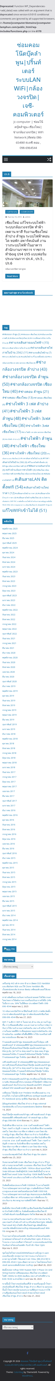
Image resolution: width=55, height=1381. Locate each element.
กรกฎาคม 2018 (9, 753)
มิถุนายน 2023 (8, 590)
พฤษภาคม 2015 (9, 891)
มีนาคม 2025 (8, 538)
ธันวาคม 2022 (8, 605)
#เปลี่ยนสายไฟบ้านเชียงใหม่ (29, 497)
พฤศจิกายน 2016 (10, 815)
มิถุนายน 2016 (8, 839)
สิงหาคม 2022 (8, 619)
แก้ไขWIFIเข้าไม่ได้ (24, 510)
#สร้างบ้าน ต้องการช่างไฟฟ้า (21, 469)
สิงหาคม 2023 (8, 581)
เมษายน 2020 (8, 671)
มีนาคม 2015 (8, 901)
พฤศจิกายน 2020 (10, 657)
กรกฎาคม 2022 (9, 624)
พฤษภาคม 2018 (9, 762)
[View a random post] (49, 159)
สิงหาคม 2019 (8, 705)
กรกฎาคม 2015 (9, 882)
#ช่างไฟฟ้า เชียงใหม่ (28, 453)
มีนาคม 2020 (8, 676)
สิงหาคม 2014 (8, 934)
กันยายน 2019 (8, 700)
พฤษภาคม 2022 (9, 628)
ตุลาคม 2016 (8, 819)
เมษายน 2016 (8, 843)
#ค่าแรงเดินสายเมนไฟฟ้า (29, 342)
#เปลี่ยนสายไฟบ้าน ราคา (26, 493)
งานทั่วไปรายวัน (11, 212)
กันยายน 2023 (8, 576)
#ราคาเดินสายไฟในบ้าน (31, 458)
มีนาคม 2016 (8, 848)
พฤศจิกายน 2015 (10, 862)
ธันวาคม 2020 (8, 652)
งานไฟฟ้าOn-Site (27, 212)
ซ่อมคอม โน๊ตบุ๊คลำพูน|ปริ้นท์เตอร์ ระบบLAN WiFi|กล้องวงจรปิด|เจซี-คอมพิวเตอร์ (28, 79)
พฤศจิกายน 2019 (10, 691)
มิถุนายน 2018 (8, 757)
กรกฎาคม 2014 (9, 939)
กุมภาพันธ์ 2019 (9, 724)
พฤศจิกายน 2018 (10, 738)
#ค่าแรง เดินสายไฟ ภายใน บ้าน (16, 348)
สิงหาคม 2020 (8, 667)
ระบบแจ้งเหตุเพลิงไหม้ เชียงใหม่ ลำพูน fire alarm (24, 1154)
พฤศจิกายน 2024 (10, 547)
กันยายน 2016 (8, 824)
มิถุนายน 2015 (8, 886)
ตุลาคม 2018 (8, 743)
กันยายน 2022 (8, 614)
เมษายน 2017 (8, 791)
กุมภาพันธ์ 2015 (9, 905)
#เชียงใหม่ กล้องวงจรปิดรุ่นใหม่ (29, 474)
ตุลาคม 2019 (8, 695)
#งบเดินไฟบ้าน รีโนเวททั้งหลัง (34, 356)
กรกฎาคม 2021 (9, 643)
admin (27, 217)
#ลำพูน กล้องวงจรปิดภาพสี (14, 466)
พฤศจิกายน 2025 (10, 528)
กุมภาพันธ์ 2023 (9, 595)
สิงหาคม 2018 (8, 748)
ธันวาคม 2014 (8, 915)
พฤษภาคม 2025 (9, 533)
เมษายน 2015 (8, 896)
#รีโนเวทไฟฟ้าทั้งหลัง (37, 462)
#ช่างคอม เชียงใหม (17, 397)
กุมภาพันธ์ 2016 (9, 853)
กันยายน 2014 (8, 929)
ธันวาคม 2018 (8, 734)
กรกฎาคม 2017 (9, 777)
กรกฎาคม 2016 (9, 834)
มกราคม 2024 (8, 566)
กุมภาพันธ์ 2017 (9, 800)
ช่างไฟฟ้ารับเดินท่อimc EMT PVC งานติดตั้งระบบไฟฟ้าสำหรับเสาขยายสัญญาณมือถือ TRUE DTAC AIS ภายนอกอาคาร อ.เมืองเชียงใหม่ (27, 501)
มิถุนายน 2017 (8, 781)
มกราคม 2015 (8, 910)
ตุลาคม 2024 (8, 552)
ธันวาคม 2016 (8, 810)
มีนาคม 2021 (8, 648)
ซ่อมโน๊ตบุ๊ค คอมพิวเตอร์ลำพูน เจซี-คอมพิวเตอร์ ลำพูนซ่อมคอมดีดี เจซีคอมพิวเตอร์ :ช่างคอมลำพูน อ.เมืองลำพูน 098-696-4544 (26, 1117)
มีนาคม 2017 (8, 796)
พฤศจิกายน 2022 (10, 609)
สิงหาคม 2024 (8, 562)
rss (13, 948)
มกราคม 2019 (8, 729)
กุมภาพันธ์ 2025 (9, 543)
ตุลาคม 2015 (8, 867)
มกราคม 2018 (8, 767)
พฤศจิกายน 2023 (10, 571)
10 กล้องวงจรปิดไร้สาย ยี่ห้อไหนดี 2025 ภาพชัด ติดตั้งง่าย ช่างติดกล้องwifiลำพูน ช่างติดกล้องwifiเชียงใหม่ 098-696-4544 (26, 1014)
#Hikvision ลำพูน (11, 334)
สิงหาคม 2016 (8, 829)
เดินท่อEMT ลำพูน (45, 505)
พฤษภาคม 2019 (9, 714)
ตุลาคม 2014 (8, 925)
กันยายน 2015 (8, 872)
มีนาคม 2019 (8, 719)
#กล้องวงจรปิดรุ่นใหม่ (19, 338)
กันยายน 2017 (8, 772)
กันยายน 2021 (8, 638)
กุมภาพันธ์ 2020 (9, 681)
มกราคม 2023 (8, 600)
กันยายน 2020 (8, 662)
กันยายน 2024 (8, 557)
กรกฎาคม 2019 (9, 710)
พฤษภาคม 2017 (9, 786)
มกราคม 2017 (8, 805)
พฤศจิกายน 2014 (10, 920)
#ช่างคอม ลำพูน (33, 391)
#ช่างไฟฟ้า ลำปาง (12, 439)
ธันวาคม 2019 (8, 686)
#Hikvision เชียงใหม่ (30, 334)
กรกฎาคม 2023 (9, 586)
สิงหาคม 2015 (8, 877)
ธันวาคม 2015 (8, 858)
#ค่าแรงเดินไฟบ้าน (40, 352)
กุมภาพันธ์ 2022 (9, 633)
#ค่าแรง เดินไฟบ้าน (11, 356)
